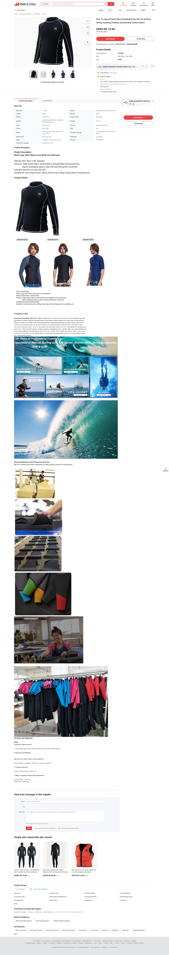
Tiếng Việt (129, 943)
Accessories (123, 900)
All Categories (21, 10)
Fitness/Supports (125, 893)
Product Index (118, 941)
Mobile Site (127, 941)
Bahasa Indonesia (138, 943)
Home (15, 14)
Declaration (105, 947)
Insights (134, 941)
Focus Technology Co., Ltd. (72, 947)
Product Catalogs (41, 889)
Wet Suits (17, 893)
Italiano (75, 943)
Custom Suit (94, 930)
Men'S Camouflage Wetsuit (24, 921)
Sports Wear (36, 14)
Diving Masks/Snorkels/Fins (57, 897)
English (39, 943)
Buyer (110, 10)
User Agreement (95, 947)
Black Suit (115, 930)
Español (45, 943)
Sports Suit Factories (68, 930)
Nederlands (88, 943)
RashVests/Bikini (89, 893)
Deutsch (81, 943)
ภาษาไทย (116, 943)
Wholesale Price (87, 941)
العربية (95, 943)
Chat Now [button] (142, 39)
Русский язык (67, 943)
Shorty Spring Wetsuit (42, 921)
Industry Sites (97, 941)
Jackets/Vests (53, 893)
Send (28, 828)
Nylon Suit (125, 930)
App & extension (131, 10)
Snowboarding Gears (126, 897)
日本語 (106, 943)
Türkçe (122, 943)
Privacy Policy (113, 947)
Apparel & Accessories (25, 14)
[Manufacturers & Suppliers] (24, 4)
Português (52, 943)
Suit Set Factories (21, 930)
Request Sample (132, 44)
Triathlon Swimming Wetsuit (61, 921)
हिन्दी (111, 943)
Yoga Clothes (53, 900)
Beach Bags (88, 900)
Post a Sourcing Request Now (68, 828)
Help (120, 10)
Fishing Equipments (90, 897)
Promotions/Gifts (19, 897)
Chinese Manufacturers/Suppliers (61, 941)
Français (59, 943)
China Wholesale (76, 941)
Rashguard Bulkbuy (139, 930)
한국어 (100, 943)
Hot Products (36, 941)
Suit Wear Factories (36, 930)
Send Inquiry (110, 39)
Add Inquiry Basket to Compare (53, 82)
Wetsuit (44, 14)
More (16, 934)
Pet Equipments (19, 900)
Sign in (153, 5)
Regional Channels (108, 941)
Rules (153, 10)
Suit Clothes (82, 930)
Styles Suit (105, 930)
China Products (46, 941)
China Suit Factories (52, 930)
